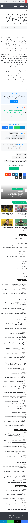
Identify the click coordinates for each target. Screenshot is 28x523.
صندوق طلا (24, 261)
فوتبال (7, 161)
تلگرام (23, 127)
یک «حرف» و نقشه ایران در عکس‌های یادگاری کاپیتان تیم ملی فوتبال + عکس (15, 194)
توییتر (11, 127)
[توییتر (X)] (20, 174)
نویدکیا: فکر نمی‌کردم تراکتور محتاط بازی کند (13, 110)
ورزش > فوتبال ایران (18, 10)
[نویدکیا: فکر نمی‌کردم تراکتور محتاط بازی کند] (21, 208)
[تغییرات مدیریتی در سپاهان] (7, 222)
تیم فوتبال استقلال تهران (19, 157)
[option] (14, 191)
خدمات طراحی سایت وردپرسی (20, 253)
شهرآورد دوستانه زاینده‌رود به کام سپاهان (7, 214)
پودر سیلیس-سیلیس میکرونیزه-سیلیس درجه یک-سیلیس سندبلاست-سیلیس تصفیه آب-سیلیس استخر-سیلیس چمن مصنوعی (15, 247)
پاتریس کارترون (21, 154)
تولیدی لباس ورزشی (23, 251)
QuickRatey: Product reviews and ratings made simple (14, 240)
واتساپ (17, 127)
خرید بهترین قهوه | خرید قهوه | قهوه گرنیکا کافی (17, 256)
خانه (25, 10)
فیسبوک (5, 127)
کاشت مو (25, 271)
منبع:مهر (25, 89)
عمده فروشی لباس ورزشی (21, 268)
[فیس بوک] (24, 174)
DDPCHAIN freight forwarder (20, 238)
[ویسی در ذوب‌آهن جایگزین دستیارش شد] (21, 222)
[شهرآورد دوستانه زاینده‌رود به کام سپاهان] (7, 208)
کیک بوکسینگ (24, 273)
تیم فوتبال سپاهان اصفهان (18, 161)
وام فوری (25, 276)
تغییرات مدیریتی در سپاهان (7, 227)
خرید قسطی (24, 258)
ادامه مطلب (14, 101)
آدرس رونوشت (14, 168)
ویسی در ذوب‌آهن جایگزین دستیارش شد (21, 228)
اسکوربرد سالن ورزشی (22, 243)
